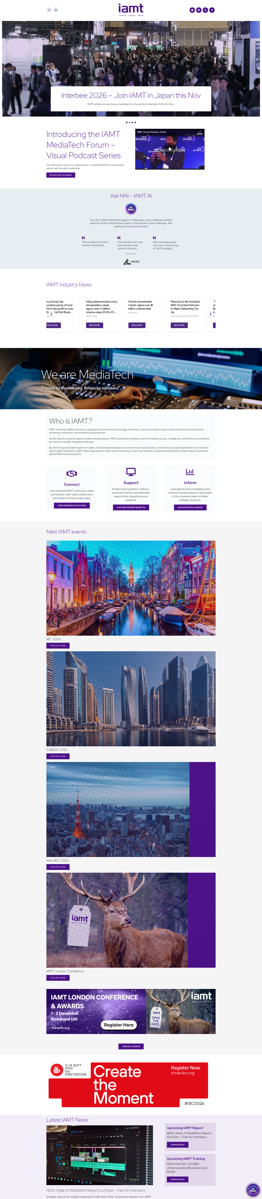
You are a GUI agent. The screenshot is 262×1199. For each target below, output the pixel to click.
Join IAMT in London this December (131, 95)
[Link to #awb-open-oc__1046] (205, 10)
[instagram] (49, 10)
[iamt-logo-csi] (131, 4)
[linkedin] (56, 10)
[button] (127, 122)
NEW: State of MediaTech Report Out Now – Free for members (95, 1190)
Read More (48, 325)
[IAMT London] (131, 990)
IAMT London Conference (65, 971)
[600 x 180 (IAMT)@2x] (128, 1061)
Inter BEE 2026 (57, 860)
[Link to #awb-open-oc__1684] (212, 10)
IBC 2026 (53, 639)
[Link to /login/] (199, 10)
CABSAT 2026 (56, 750)
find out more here (137, 226)
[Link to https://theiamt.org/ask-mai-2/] (192, 10)
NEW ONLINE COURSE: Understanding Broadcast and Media (187, 1168)
